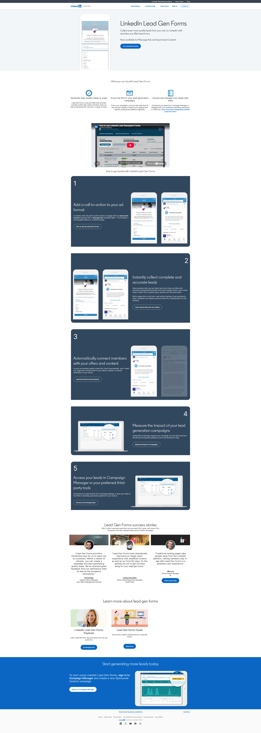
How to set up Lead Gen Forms (88, 226)
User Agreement (148, 717)
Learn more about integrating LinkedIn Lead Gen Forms (175, 110)
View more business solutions (130, 712)
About (100, 717)
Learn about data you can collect (148, 307)
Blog (188, 1)
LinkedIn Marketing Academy (163, 1)
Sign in (174, 6)
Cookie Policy (108, 717)
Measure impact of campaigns (147, 444)
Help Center (180, 1)
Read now (129, 646)
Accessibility (159, 717)
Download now (90, 647)
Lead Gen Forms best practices (89, 379)
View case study (171, 581)
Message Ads (98, 218)
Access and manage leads (87, 502)
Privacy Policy (117, 717)
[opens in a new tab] (120, 724)
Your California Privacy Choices (132, 717)
